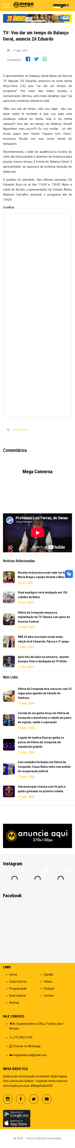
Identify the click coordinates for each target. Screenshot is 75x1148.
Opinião (48, 974)
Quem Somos (18, 981)
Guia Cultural (17, 995)
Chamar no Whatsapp (27, 1046)
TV (26, 429)
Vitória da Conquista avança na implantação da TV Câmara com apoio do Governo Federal (44, 617)
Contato (49, 995)
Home (13, 974)
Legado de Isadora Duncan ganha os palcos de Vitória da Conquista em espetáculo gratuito (41, 742)
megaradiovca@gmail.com (30, 1055)
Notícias (17, 429)
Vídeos (48, 981)
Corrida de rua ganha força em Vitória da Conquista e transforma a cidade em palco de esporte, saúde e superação (44, 717)
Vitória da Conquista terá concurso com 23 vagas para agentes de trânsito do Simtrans (45, 693)
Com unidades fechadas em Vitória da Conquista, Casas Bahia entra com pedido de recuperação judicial (44, 766)
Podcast (49, 988)
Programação (18, 988)
